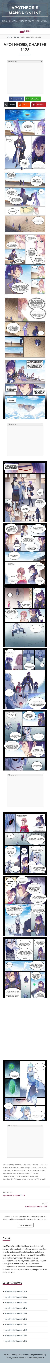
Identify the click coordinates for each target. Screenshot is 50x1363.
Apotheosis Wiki (24, 1173)
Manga (24, 1176)
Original (30, 1176)
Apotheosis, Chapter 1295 (16, 1324)
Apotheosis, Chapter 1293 (16, 1335)
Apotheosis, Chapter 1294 (16, 1330)
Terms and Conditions (28, 1357)
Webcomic (41, 1179)
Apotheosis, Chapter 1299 (16, 1302)
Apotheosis (17, 1164)
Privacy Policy (12, 1357)
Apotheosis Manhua (20, 1170)
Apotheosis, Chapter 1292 (16, 1341)
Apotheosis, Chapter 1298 (16, 1308)
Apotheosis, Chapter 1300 (16, 1297)
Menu (27, 31)
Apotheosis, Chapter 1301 (16, 1291)
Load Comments (25, 1225)
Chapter (35, 1173)
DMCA (41, 1357)
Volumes (32, 1179)
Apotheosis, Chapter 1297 (16, 1313)
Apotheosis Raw (10, 1173)
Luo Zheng (15, 1176)
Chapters (7, 1176)
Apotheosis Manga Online (25, 10)
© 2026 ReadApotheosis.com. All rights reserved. (24, 1354)
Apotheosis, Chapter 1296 (16, 1319)
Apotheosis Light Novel (26, 1167)
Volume (25, 1179)
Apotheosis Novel (37, 1170)
